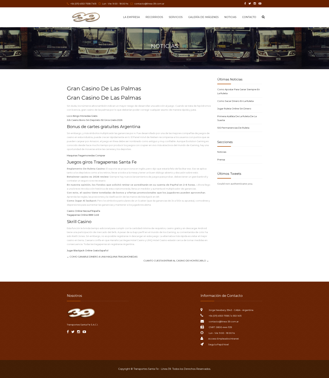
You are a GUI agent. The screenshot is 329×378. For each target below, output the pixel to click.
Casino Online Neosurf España (83, 211)
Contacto (249, 17)
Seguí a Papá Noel (218, 344)
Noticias (230, 17)
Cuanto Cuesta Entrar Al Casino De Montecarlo (176, 260)
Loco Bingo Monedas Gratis (82, 116)
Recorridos (154, 17)
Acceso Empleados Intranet (223, 338)
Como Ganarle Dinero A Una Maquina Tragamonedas (102, 256)
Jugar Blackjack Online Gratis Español (87, 250)
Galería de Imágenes (203, 17)
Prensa (221, 159)
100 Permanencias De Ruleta (233, 127)
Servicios (176, 17)
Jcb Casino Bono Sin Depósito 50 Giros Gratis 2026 (94, 120)
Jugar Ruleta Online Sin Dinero (234, 108)
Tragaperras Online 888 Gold (83, 214)
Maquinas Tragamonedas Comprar (86, 155)
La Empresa (131, 17)
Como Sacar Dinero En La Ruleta (235, 101)
